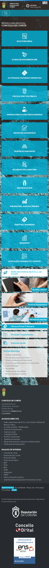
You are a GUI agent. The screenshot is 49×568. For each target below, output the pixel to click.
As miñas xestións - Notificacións (16, 427)
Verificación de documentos (15, 371)
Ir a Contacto (6, 413)
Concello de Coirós (11, 453)
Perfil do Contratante (12, 437)
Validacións (8, 472)
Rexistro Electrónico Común (15, 374)
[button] (44, 2)
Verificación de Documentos (14, 444)
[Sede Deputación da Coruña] (24, 514)
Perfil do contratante (13, 355)
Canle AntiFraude (12, 366)
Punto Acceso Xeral (11, 460)
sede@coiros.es (16, 411)
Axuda (14, 490)
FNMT (6, 475)
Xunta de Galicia (10, 458)
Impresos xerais (10, 432)
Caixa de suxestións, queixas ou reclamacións (22, 363)
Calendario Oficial (10, 434)
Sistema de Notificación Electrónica (18, 360)
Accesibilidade (20, 488)
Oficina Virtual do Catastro (14, 477)
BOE (5, 467)
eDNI (6, 470)
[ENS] (24, 553)
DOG (6, 465)
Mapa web (31, 488)
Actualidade (9, 368)
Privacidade (6, 490)
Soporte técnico (8, 488)
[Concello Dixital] (24, 530)
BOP (5, 463)
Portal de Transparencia (13, 429)
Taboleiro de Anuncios (12, 439)
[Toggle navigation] (6, 13)
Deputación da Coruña (12, 455)
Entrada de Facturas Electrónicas (17, 358)
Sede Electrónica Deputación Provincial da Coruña (22, 480)
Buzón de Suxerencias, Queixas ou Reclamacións (22, 442)
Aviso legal (40, 488)
